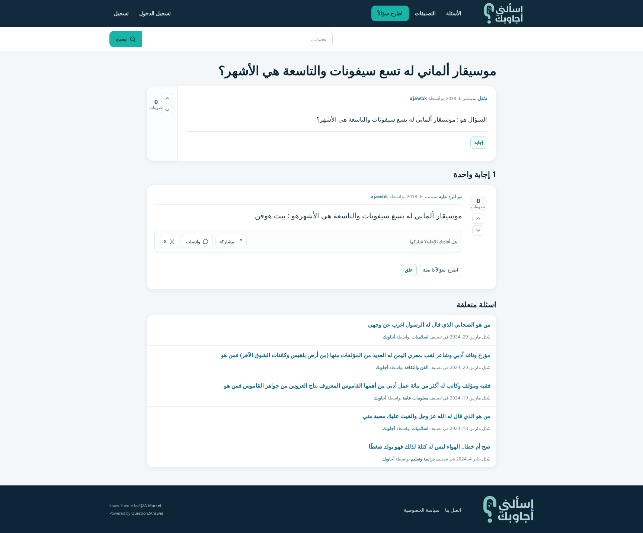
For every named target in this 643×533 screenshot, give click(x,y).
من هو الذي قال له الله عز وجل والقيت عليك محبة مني (426, 416)
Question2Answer (147, 513)
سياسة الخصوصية (421, 510)
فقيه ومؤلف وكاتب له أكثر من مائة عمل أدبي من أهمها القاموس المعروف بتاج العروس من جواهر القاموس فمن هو (357, 385)
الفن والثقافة (416, 367)
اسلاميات (420, 337)
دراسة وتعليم (423, 459)
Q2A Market (150, 505)
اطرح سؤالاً (390, 13)
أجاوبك (389, 337)
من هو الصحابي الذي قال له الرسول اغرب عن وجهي (429, 324)
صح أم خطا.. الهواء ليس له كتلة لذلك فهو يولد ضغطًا (429, 446)
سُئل (482, 98)
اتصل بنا (453, 510)
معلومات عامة (415, 398)
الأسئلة (453, 13)
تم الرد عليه (450, 196)
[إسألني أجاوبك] (503, 13)
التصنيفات (425, 13)
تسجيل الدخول (155, 13)
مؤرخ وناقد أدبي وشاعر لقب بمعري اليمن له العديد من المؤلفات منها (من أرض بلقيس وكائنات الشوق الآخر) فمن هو (355, 355)
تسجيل (121, 13)
